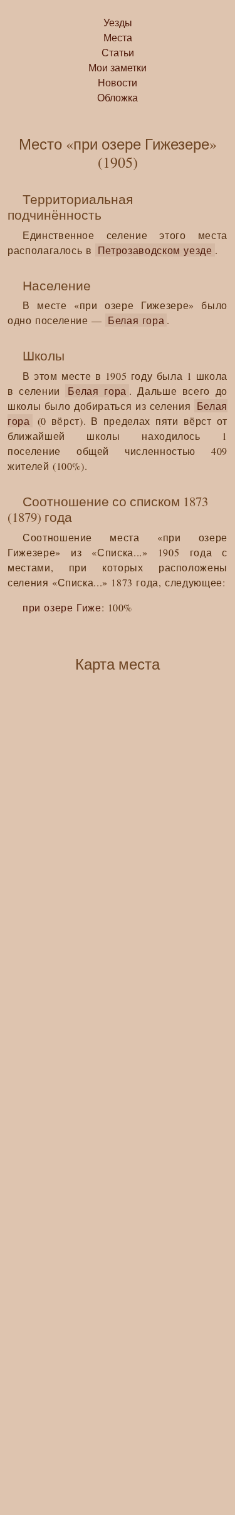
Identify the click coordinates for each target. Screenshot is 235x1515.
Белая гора (136, 320)
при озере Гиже (62, 607)
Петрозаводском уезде (155, 250)
